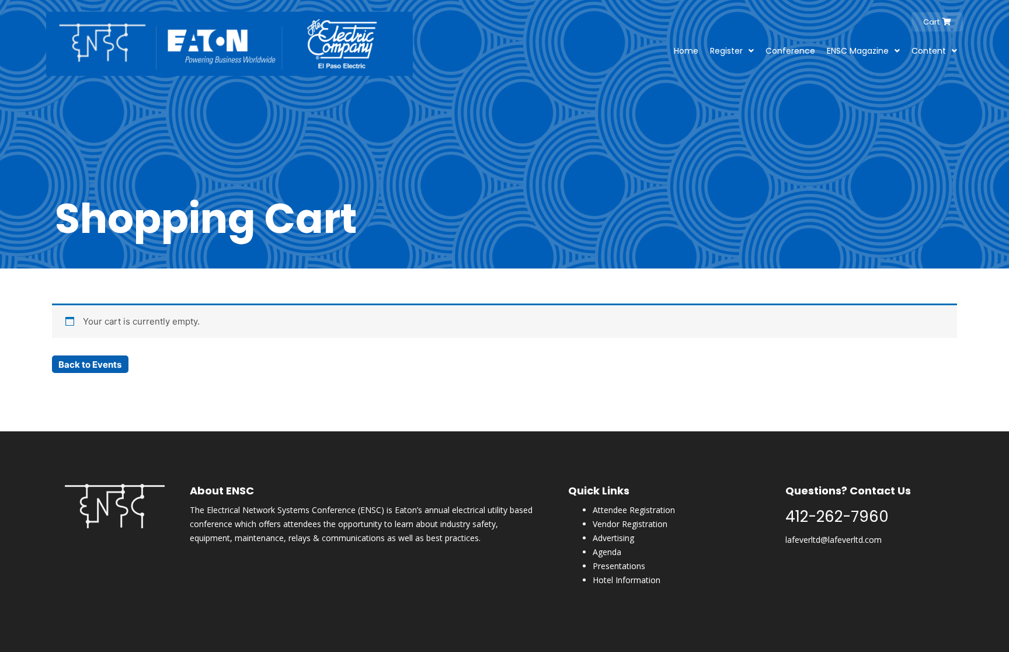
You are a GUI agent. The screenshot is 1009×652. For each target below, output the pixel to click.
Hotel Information (626, 579)
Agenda (607, 551)
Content (928, 51)
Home (686, 51)
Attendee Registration (634, 509)
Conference (790, 51)
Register (726, 51)
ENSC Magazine (858, 51)
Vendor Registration (630, 523)
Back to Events (89, 364)
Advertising (613, 537)
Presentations (619, 565)
